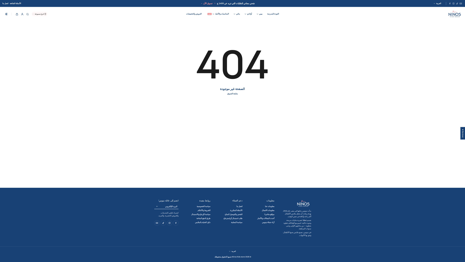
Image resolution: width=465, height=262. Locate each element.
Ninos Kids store (238, 257)
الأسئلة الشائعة (15, 3)
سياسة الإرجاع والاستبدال (200, 214)
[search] (27, 14)
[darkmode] (8, 14)
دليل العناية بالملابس (202, 222)
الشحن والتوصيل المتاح (233, 214)
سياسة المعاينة (236, 222)
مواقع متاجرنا (269, 214)
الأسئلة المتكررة (236, 210)
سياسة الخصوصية (203, 206)
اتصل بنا (5, 3)
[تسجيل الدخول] (22, 14)
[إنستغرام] (453, 3)
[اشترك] (157, 206)
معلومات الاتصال (268, 210)
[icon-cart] (16, 14)
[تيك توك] (457, 3)
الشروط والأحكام (204, 210)
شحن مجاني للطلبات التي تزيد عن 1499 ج (236, 3)
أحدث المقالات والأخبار (265, 218)
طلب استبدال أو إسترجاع (233, 218)
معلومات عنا (269, 206)
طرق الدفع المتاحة (203, 218)
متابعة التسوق (232, 94)
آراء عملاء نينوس (268, 222)
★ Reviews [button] (463, 133)
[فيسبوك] (450, 3)
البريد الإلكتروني (171, 206)
